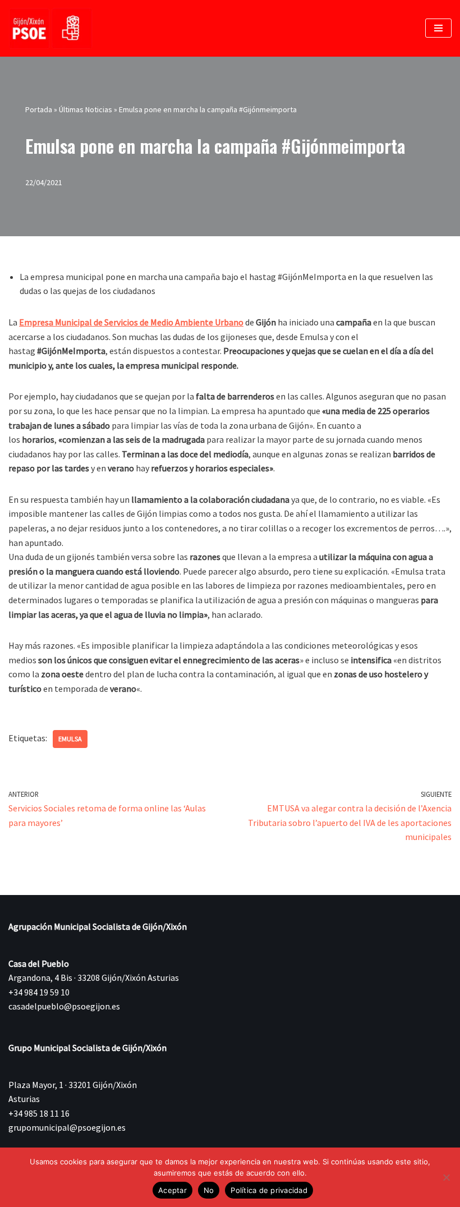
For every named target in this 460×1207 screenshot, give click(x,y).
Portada (38, 109)
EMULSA (70, 739)
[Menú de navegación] (438, 28)
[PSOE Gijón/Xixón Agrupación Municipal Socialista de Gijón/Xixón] (50, 28)
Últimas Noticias (85, 109)
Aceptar (172, 1190)
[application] (230, 521)
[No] (446, 1177)
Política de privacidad (269, 1190)
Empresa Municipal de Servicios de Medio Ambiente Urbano (131, 322)
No (209, 1190)
